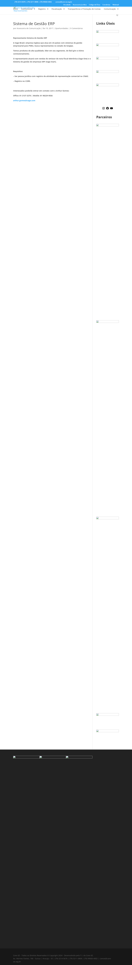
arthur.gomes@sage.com (24, 100)
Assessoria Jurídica (80, 5)
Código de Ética (94, 5)
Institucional (26, 9)
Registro (42, 9)
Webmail (116, 5)
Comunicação (110, 9)
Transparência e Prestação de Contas (84, 9)
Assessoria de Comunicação (29, 28)
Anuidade (67, 5)
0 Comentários (76, 28)
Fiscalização (57, 9)
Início (15, 9)
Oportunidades (61, 28)
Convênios (106, 5)
